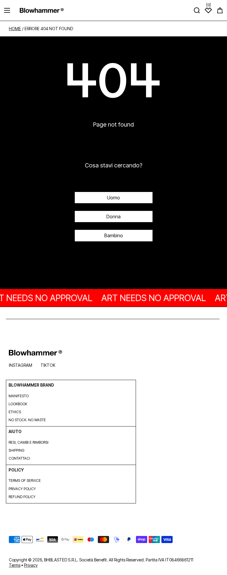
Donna (113, 216)
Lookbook (18, 404)
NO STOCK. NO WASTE (27, 420)
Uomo (113, 198)
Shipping (16, 450)
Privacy (31, 565)
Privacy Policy (22, 489)
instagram (20, 365)
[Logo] (42, 10)
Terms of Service (25, 480)
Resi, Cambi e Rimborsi (28, 442)
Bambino (113, 235)
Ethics (15, 412)
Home (15, 28)
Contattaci (19, 458)
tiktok (47, 365)
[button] (220, 10)
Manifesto (19, 396)
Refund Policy (22, 497)
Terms (14, 565)
